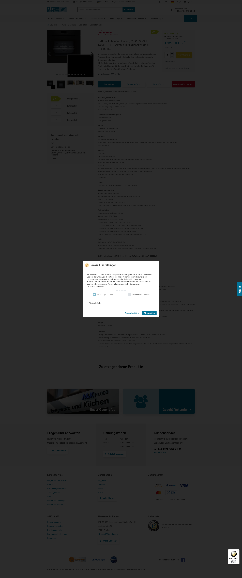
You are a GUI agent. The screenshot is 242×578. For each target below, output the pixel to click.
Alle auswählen (149, 313)
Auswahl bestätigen (132, 313)
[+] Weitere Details (94, 303)
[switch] (233, 561)
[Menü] (237, 550)
